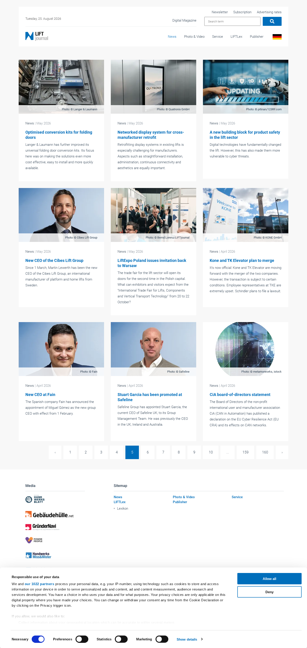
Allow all (269, 579)
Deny (269, 592)
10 (211, 452)
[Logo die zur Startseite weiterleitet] (36, 36)
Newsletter (220, 12)
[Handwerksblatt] (55, 499)
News (172, 37)
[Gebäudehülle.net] (55, 514)
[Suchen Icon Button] (272, 21)
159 (245, 452)
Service (217, 37)
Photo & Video (194, 37)
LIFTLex (236, 37)
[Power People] (55, 540)
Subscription (242, 12)
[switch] (82, 639)
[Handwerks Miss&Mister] (55, 555)
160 (265, 452)
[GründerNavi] (55, 527)
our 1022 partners (39, 584)
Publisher (256, 37)
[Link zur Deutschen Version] (276, 38)
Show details (187, 639)
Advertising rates (269, 12)
